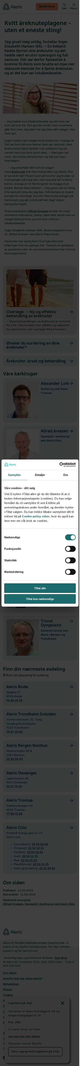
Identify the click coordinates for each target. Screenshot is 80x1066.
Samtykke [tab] (14, 474)
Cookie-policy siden (35, 516)
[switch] (70, 549)
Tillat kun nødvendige (40, 599)
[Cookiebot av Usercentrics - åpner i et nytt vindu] (59, 464)
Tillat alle (40, 588)
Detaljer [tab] (40, 474)
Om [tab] (65, 474)
